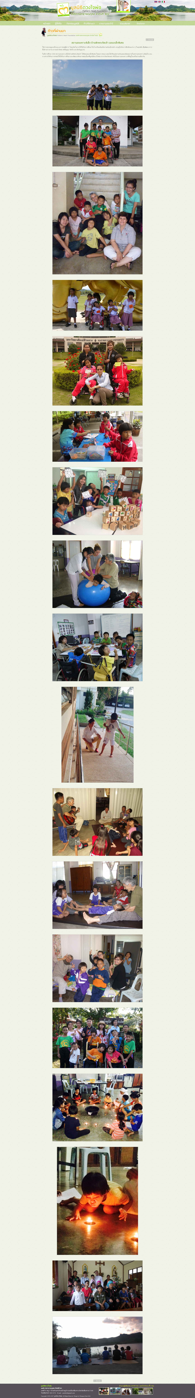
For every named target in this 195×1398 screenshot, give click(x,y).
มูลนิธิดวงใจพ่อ (58, 1396)
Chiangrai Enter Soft (85, 1396)
